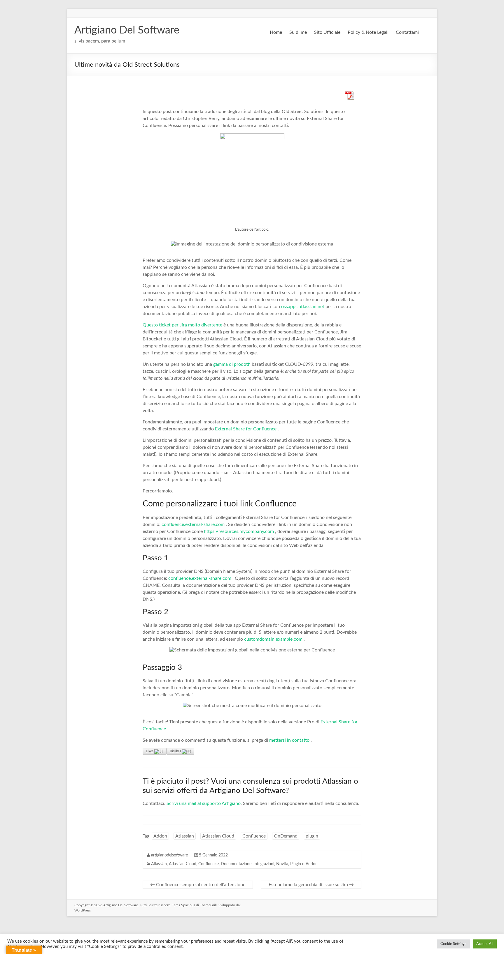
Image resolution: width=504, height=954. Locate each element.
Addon (160, 836)
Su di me (298, 32)
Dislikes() (180, 751)
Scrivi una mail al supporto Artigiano (204, 803)
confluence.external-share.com (193, 524)
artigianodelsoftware (169, 855)
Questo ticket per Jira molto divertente (182, 325)
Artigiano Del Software (126, 30)
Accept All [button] (484, 944)
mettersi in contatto (289, 740)
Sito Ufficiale (327, 32)
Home (276, 32)
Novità (282, 864)
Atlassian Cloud (218, 836)
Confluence (254, 836)
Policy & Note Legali (368, 32)
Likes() (154, 751)
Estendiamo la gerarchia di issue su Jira (311, 884)
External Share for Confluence (245, 429)
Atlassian (184, 836)
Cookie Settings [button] (453, 944)
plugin (312, 836)
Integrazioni (263, 864)
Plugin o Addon (304, 864)
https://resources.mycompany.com (239, 531)
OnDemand (286, 836)
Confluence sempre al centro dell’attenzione (197, 884)
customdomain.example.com (273, 639)
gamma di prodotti (232, 364)
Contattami (407, 32)
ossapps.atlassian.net (302, 306)
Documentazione (236, 864)
